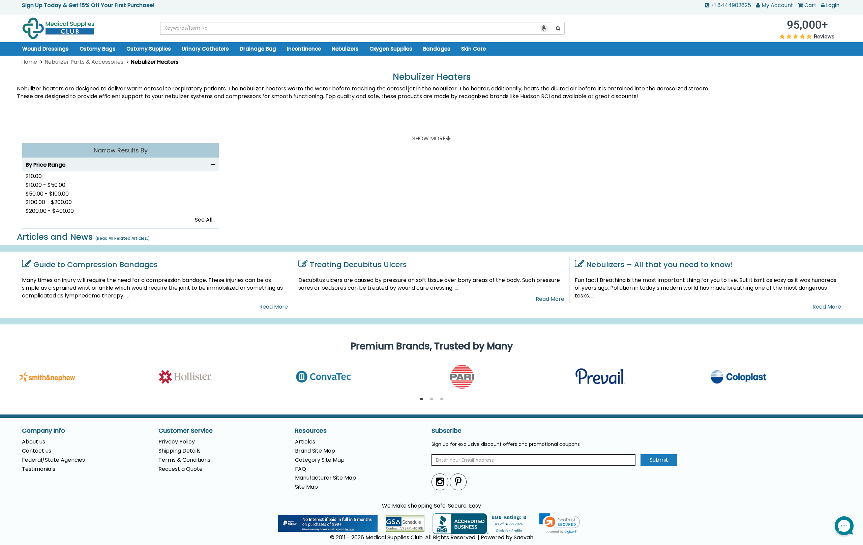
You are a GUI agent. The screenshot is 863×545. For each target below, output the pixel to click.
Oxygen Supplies (390, 48)
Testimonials (38, 469)
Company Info (43, 430)
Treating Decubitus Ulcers (358, 264)
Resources (311, 430)
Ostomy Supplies (148, 48)
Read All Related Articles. (122, 238)
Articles (305, 442)
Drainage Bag (258, 48)
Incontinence (304, 48)
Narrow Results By (121, 150)
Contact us (36, 451)
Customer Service (185, 430)
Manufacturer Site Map (325, 478)
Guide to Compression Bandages (95, 264)
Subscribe (447, 430)
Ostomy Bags (98, 48)
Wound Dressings (45, 48)
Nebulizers (345, 48)
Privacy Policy (176, 442)
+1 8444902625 (731, 5)
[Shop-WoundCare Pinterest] (458, 481)
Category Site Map (320, 460)
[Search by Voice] (544, 28)
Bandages (436, 48)
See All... (205, 220)
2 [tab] (431, 399)
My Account (777, 5)
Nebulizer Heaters (432, 77)
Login (832, 5)
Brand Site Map (315, 451)
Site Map (306, 487)
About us (33, 442)
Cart (810, 5)
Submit (659, 460)
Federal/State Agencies (53, 460)
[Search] (558, 28)
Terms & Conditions (184, 460)
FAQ (300, 469)
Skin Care (473, 48)
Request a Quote (180, 469)
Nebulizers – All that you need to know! (659, 264)
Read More (273, 307)
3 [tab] (441, 399)
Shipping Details (179, 451)
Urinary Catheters (205, 48)
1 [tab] (421, 399)
